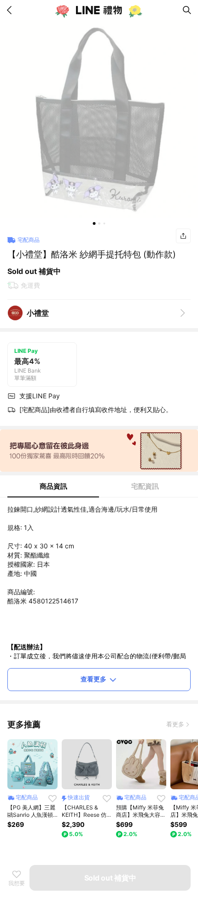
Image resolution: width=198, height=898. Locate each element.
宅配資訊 (145, 486)
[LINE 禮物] (99, 10)
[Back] (11, 10)
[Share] (183, 236)
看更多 (175, 724)
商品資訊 (53, 486)
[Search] (187, 10)
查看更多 (93, 679)
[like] (52, 798)
